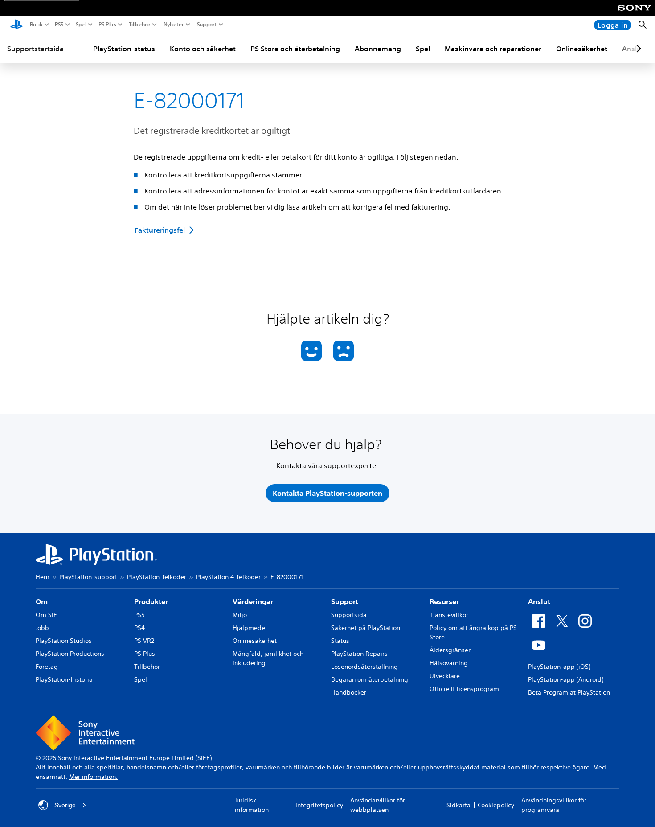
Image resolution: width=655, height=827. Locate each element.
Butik (36, 24)
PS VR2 (144, 641)
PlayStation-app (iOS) (559, 666)
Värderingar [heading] (253, 601)
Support (207, 24)
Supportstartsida (35, 48)
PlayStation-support (88, 577)
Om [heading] (42, 601)
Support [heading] (344, 601)
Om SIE (46, 615)
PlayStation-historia (64, 679)
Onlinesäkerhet (581, 48)
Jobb (42, 628)
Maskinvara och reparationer (493, 48)
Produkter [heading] (151, 601)
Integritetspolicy (319, 805)
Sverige (65, 805)
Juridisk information (252, 805)
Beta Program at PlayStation (569, 692)
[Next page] (637, 48)
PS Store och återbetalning (295, 48)
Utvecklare (445, 676)
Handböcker (348, 692)
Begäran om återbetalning (369, 679)
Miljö (240, 615)
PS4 (139, 628)
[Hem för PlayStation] (16, 24)
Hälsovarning (449, 663)
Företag (47, 666)
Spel (81, 24)
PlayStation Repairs (359, 654)
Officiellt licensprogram (464, 689)
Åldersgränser (450, 650)
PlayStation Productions (70, 654)
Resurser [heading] (444, 601)
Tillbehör (140, 24)
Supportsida (349, 615)
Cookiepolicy (496, 805)
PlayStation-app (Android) (565, 679)
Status (340, 641)
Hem (42, 577)
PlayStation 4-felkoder (228, 577)
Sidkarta (458, 805)
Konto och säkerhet (203, 48)
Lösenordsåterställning (364, 666)
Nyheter (174, 24)
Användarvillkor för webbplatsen (377, 805)
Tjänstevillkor (449, 615)
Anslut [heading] (539, 601)
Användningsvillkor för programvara (553, 805)
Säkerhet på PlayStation (365, 628)
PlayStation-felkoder (156, 577)
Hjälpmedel (250, 628)
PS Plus (107, 24)
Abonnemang (378, 48)
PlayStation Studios (64, 641)
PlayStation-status (124, 48)
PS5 (59, 24)
